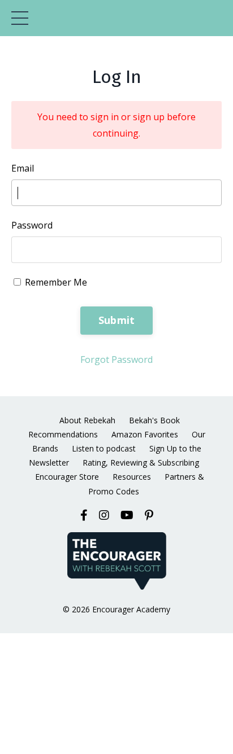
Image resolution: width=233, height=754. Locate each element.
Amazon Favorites (144, 434)
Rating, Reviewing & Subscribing (141, 462)
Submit (116, 320)
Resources (132, 476)
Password (32, 225)
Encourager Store (67, 476)
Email (22, 168)
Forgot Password (116, 359)
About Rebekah (87, 420)
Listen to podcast (104, 448)
